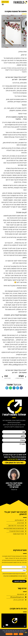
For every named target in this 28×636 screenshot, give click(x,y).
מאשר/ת (21, 634)
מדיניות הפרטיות (9, 634)
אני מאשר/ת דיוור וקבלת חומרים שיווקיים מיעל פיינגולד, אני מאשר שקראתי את (14, 457)
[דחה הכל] (26, 632)
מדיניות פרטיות (12, 459)
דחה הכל (15, 634)
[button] (2, 4)
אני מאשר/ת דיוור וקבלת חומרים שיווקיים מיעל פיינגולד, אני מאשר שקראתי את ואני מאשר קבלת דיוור (14, 576)
